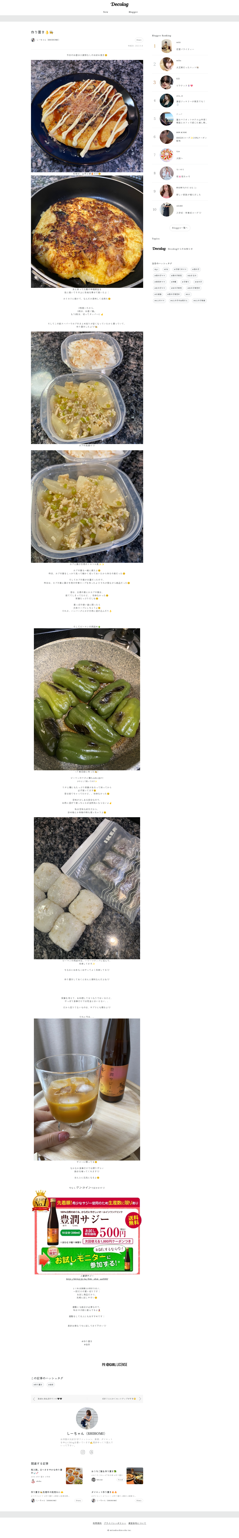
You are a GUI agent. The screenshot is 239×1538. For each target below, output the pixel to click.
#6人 (188, 294)
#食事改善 (63, 1496)
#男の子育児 (176, 276)
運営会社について (137, 1523)
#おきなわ (192, 276)
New (105, 12)
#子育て (185, 282)
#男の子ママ (159, 276)
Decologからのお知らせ (180, 249)
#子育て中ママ (180, 269)
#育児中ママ (159, 282)
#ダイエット (96, 1496)
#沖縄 (173, 282)
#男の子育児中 (173, 294)
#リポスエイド (37, 1496)
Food (120, 1480)
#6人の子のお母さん (179, 300)
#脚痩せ (130, 1496)
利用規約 (97, 1523)
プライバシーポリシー (115, 1523)
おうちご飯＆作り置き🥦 (104, 1471)
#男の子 (195, 269)
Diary (139, 40)
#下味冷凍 (109, 1475)
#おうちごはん (97, 1475)
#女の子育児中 (194, 288)
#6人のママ (159, 300)
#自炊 (51, 1385)
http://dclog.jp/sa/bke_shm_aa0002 (87, 1279)
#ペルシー (107, 1496)
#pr (156, 269)
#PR (33, 1477)
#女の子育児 (176, 288)
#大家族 (158, 294)
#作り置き (38, 1385)
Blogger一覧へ (180, 228)
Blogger (133, 12)
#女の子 (198, 282)
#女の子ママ (159, 288)
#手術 (47, 1477)
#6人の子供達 (199, 300)
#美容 (56, 1496)
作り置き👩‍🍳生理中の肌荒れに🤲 (47, 1492)
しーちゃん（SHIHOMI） (87, 1433)
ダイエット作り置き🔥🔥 (104, 1492)
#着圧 (124, 1496)
